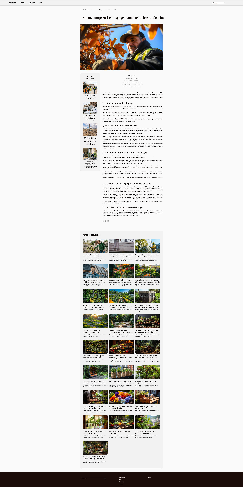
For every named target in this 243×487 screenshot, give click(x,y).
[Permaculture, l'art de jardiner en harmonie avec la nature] (95, 397)
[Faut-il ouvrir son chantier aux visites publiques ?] (90, 87)
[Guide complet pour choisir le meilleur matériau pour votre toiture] (95, 271)
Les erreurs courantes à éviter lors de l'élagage (132, 82)
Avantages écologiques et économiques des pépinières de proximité (120, 307)
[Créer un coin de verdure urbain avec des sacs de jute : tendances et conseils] (121, 371)
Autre (40, 3)
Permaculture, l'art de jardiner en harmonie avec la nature (95, 407)
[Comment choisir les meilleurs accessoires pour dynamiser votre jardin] (121, 271)
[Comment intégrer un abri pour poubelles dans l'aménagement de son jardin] (95, 371)
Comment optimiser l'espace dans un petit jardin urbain (93, 357)
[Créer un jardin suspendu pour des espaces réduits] (95, 422)
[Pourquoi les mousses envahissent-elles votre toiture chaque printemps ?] (95, 245)
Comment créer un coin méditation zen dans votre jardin (121, 332)
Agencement (12, 3)
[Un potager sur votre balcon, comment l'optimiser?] (147, 422)
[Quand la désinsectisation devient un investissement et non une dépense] (90, 154)
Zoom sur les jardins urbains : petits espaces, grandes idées (94, 458)
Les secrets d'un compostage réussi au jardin (119, 432)
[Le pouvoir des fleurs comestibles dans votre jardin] (121, 397)
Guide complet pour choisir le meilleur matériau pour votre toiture (94, 282)
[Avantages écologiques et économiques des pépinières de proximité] (121, 296)
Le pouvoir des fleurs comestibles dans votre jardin (121, 407)
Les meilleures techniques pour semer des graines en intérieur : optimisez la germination (146, 333)
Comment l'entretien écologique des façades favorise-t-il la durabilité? (147, 257)
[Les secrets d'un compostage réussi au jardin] (121, 422)
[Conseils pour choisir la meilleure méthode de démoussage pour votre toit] (95, 321)
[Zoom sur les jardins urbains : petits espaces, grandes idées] (95, 447)
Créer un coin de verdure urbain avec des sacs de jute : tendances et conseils (121, 383)
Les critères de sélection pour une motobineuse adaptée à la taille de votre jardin (146, 358)
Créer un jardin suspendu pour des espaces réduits (94, 432)
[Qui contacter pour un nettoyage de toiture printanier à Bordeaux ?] (121, 245)
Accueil (82, 9)
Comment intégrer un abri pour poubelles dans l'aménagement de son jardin (94, 383)
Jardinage (32, 3)
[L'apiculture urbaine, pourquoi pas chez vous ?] (147, 397)
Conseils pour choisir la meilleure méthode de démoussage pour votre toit (93, 333)
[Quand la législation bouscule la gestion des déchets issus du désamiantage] (90, 108)
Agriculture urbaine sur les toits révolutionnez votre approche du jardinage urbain (147, 282)
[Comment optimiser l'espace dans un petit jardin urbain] (95, 346)
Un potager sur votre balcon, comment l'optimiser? (145, 432)
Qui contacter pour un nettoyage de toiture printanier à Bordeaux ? (121, 257)
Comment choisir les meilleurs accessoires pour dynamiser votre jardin (120, 282)
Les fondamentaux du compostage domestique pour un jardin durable (121, 358)
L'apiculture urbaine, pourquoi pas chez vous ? (146, 407)
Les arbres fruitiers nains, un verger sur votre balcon (145, 382)
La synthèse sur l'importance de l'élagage (132, 87)
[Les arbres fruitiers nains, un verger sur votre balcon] (147, 371)
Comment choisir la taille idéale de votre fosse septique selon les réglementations (147, 307)
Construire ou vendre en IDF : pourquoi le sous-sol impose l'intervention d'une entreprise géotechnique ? (90, 140)
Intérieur (22, 3)
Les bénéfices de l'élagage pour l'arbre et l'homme (132, 85)
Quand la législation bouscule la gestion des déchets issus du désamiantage (90, 118)
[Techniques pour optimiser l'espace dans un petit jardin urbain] (95, 296)
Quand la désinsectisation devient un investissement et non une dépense (90, 164)
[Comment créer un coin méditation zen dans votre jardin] (121, 321)
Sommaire (132, 76)
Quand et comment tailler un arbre (131, 80)
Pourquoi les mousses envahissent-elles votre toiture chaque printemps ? (94, 257)
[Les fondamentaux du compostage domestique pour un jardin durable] (121, 346)
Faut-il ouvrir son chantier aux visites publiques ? (90, 97)
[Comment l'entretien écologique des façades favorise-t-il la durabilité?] (147, 245)
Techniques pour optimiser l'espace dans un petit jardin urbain (93, 307)
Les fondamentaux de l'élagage (132, 78)
